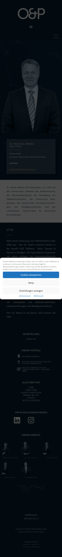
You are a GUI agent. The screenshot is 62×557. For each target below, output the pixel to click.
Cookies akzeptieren (31, 274)
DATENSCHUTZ (25, 295)
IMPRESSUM (38, 295)
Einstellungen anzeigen (31, 290)
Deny (31, 282)
